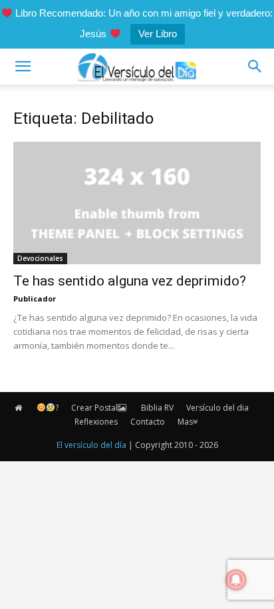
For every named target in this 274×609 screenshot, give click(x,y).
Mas (185, 421)
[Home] (19, 408)
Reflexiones (96, 421)
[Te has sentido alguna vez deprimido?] (137, 203)
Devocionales (40, 258)
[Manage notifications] (236, 579)
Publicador (34, 299)
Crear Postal (94, 407)
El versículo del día (91, 445)
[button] (22, 67)
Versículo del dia (217, 407)
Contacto (147, 421)
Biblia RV (157, 407)
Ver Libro (157, 33)
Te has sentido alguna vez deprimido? (129, 281)
